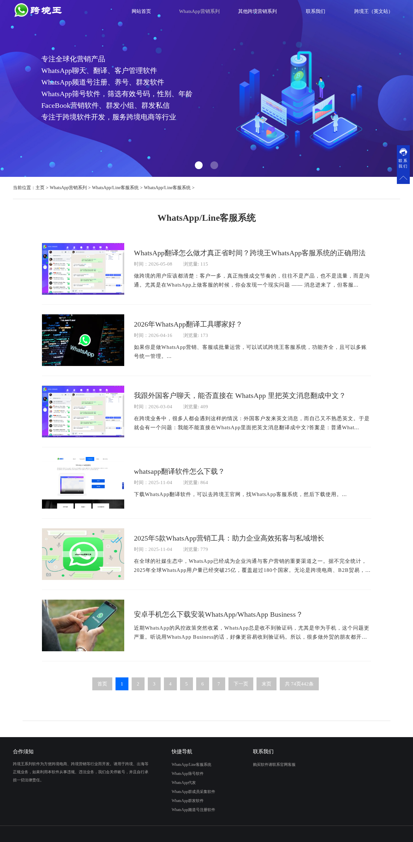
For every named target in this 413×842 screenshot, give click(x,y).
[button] (199, 165)
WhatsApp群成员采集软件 (193, 791)
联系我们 (315, 11)
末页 (266, 683)
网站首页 (141, 11)
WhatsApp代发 (184, 782)
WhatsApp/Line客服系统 (115, 187)
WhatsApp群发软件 (188, 800)
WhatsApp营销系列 (68, 187)
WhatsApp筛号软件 (188, 773)
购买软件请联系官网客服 (274, 764)
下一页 (241, 683)
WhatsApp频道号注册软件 (193, 809)
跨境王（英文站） (373, 11)
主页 (40, 187)
